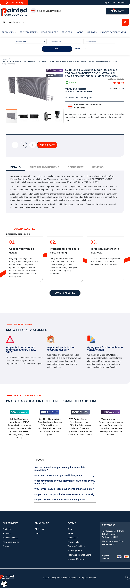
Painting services (10, 538)
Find (57, 49)
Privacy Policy (74, 542)
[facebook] (127, 577)
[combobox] (65, 22)
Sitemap (6, 546)
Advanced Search (76, 559)
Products (7, 529)
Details (15, 167)
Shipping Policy (75, 551)
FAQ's (70, 533)
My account (109, 2)
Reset (78, 49)
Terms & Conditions (76, 546)
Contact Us (73, 538)
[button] (23, 116)
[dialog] (4, 584)
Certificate (75, 167)
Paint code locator (11, 542)
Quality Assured (65, 293)
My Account (40, 529)
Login (123, 2)
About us (7, 533)
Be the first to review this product (79, 97)
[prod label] (54, 75)
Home (4, 59)
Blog (70, 529)
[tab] (15, 167)
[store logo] (14, 12)
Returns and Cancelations (79, 555)
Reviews (97, 167)
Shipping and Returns (44, 167)
